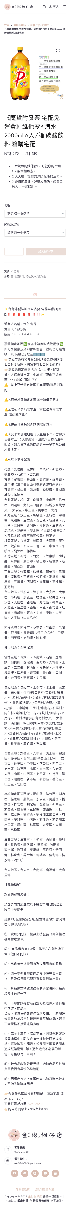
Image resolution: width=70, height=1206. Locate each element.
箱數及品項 (11, 225)
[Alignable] (55, 1173)
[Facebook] (14, 1173)
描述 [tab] (35, 294)
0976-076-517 (21, 1151)
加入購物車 (45, 251)
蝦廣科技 (23, 1200)
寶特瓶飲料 (17, 276)
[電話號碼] (35, 1173)
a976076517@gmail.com (27, 1163)
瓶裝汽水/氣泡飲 (36, 276)
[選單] (64, 7)
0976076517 (35, 1104)
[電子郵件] (45, 1173)
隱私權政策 (23, 1189)
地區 (7, 205)
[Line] (25, 1173)
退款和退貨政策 (44, 1189)
